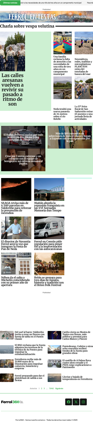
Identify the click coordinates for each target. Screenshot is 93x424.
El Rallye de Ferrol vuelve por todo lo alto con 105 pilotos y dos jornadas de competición (23, 137)
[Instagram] (83, 402)
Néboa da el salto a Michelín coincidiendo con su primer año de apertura (15, 281)
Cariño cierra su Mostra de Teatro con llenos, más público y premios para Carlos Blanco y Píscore (76, 335)
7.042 (51, 388)
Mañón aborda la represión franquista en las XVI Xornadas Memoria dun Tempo (49, 206)
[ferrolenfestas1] (46, 22)
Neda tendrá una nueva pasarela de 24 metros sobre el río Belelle (62, 114)
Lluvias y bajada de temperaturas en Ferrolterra (77, 377)
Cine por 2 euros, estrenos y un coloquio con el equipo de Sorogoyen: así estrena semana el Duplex (23, 160)
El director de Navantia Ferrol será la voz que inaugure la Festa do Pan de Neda (15, 245)
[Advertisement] (46, 310)
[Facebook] (68, 402)
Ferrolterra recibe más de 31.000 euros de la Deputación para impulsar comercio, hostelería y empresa (29, 364)
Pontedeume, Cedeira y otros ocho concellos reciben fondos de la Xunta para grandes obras (77, 349)
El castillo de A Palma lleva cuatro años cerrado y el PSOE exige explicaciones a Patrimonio (76, 364)
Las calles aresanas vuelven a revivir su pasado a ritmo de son (12, 89)
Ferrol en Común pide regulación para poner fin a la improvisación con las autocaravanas (48, 245)
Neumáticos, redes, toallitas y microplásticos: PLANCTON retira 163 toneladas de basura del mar (83, 66)
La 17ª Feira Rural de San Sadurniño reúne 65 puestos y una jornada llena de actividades (84, 112)
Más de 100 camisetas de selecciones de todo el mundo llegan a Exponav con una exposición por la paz (70, 137)
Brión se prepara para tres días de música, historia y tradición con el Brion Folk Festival (49, 281)
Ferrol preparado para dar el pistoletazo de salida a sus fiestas (29, 378)
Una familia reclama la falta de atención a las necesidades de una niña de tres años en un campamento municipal (62, 65)
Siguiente (59, 388)
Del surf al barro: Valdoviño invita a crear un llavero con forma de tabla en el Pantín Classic (30, 335)
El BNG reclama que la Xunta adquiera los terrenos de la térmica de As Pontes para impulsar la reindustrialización (30, 350)
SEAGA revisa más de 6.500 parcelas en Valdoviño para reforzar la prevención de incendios (16, 208)
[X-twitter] (76, 402)
